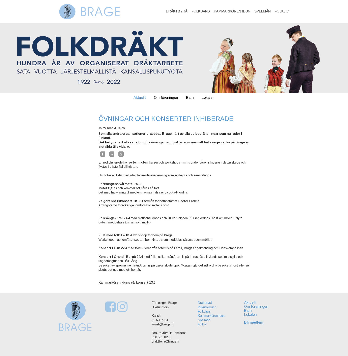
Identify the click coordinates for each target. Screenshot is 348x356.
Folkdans (201, 11)
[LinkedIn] (112, 154)
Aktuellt (140, 98)
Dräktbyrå (176, 11)
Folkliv (282, 11)
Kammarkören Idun (232, 11)
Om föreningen (166, 98)
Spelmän (262, 11)
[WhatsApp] (121, 154)
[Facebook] (102, 154)
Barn (190, 98)
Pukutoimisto (207, 307)
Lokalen (208, 98)
